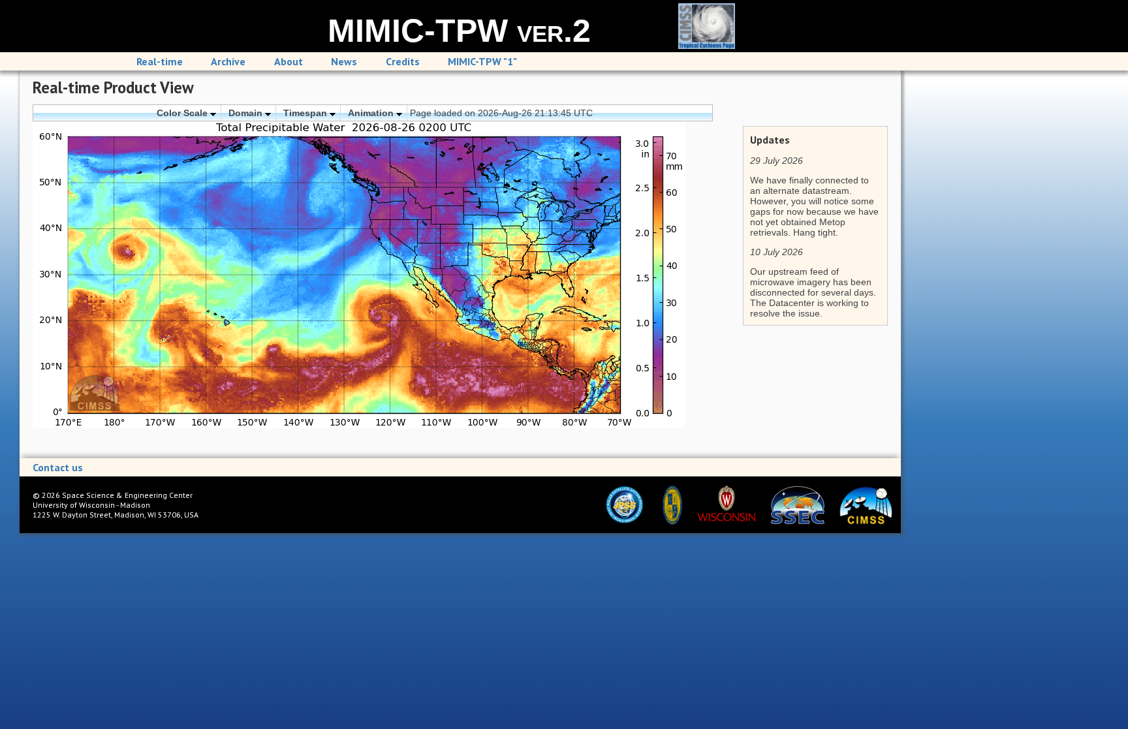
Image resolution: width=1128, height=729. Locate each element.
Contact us (58, 467)
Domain (246, 113)
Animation (372, 113)
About (288, 61)
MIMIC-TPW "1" (482, 61)
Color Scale (183, 113)
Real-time (159, 61)
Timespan (306, 113)
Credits (403, 61)
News (344, 61)
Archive (228, 61)
